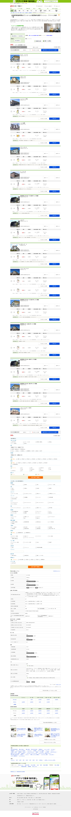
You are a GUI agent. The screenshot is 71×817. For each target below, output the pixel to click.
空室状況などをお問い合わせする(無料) (50, 432)
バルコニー (38, 516)
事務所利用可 (26, 528)
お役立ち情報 (11, 803)
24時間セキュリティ (52, 493)
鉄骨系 (25, 484)
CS (12, 543)
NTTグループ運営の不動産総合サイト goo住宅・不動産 (18, 3)
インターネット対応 (27, 542)
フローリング (39, 511)
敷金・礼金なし (21, 749)
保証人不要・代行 (52, 528)
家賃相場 (29, 766)
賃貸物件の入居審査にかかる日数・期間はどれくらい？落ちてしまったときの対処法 (38, 730)
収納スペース (39, 507)
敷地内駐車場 (26, 521)
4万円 (32, 699)
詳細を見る (54, 72)
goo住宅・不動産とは (20, 793)
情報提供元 (49, 793)
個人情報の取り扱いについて (21, 795)
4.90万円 (23, 710)
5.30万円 (48, 699)
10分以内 (34, 462)
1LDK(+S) (42, 467)
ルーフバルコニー (52, 516)
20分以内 (45, 462)
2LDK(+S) (32, 469)
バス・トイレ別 (14, 497)
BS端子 (50, 542)
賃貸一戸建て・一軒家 (27, 797)
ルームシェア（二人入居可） (21, 750)
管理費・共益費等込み (15, 449)
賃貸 (17, 797)
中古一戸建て (34, 799)
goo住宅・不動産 (12, 793)
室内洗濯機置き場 (15, 511)
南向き (25, 443)
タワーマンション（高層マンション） (45, 753)
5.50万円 (39, 713)
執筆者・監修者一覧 (50, 803)
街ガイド (40, 803)
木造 (37, 484)
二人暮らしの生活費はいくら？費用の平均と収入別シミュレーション (38, 735)
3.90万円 (48, 710)
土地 (37, 799)
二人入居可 (38, 527)
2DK (22, 469)
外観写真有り (26, 555)
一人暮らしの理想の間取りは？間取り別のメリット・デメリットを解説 (21, 735)
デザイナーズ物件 (15, 536)
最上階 (38, 488)
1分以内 (19, 462)
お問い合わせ (36, 807)
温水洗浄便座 (14, 498)
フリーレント (26, 547)
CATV (38, 542)
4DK (31, 470)
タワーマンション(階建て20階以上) (15, 538)
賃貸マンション (33, 797)
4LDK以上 (42, 470)
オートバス (38, 497)
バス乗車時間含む (15, 464)
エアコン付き (51, 754)
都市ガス (38, 518)
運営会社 (44, 807)
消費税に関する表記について (30, 795)
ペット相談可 (14, 443)
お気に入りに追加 (36, 50)
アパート (13, 474)
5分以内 (24, 462)
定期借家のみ (28, 532)
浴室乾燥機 (51, 497)
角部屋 (50, 488)
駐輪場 (13, 523)
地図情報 (55, 803)
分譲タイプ (26, 536)
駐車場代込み (23, 449)
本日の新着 (21, 559)
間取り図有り (14, 555)
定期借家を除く (20, 532)
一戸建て (38, 474)
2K (50, 467)
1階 (12, 488)
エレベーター (14, 516)
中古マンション (24, 799)
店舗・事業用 (21, 797)
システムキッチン (15, 502)
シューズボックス (27, 507)
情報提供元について (13, 771)
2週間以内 (42, 559)
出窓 (13, 518)
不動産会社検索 (23, 766)
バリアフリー (39, 536)
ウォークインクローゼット (16, 507)
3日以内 (32, 559)
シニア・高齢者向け (14, 755)
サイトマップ (41, 807)
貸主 (13, 547)
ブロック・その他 (52, 484)
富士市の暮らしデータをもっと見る (50, 690)
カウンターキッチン (27, 502)
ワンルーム (14, 467)
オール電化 (51, 536)
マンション (26, 474)
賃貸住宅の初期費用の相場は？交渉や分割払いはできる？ (21, 729)
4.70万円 (39, 699)
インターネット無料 (15, 542)
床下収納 (50, 507)
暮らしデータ (35, 766)
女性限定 (50, 527)
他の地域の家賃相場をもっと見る (50, 722)
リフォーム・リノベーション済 (32, 753)
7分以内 (29, 462)
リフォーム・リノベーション (29, 537)
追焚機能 (25, 497)
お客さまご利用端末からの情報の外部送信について (31, 793)
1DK (31, 467)
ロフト (50, 511)
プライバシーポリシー (28, 807)
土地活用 (22, 801)
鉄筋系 (13, 484)
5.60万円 (56, 710)
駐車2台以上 (39, 521)
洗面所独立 (26, 511)
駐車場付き (40, 749)
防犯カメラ (38, 493)
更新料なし (23, 753)
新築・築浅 (28, 749)
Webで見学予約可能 (14, 749)
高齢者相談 (38, 528)
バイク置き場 (51, 521)
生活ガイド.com (58, 684)
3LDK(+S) (13, 470)
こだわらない (14, 559)
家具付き (22, 754)
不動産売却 (18, 801)
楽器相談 (13, 528)
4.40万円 (31, 710)
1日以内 (27, 559)
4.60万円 (48, 713)
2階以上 (25, 488)
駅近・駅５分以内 (34, 749)
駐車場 (37, 797)
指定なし (13, 462)
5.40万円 (39, 710)
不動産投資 (39, 799)
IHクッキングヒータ (40, 502)
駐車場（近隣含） (15, 521)
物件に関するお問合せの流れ (43, 793)
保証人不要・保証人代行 (15, 754)
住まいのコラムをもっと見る (50, 742)
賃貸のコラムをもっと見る (50, 739)
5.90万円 (56, 699)
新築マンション (19, 799)
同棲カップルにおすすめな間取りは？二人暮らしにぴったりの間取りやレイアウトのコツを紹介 (55, 735)
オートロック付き (15, 493)
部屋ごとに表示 (35, 47)
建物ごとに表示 (18, 47)
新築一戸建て (29, 799)
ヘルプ (33, 807)
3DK (50, 469)
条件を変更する (17, 40)
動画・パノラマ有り (40, 555)
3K (40, 469)
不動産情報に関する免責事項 (21, 771)
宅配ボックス (26, 516)
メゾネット (27, 754)
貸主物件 (34, 750)
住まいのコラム (44, 803)
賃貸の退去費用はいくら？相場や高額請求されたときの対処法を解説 (55, 729)
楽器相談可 (12, 750)
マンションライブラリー (25, 803)
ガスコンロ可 (51, 502)
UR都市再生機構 (39, 547)
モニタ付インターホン (28, 493)
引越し (20, 803)
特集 (17, 803)
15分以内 (40, 462)
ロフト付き (53, 749)
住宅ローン (43, 799)
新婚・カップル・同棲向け (35, 754)
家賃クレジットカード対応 (15, 753)
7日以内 (37, 559)
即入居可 (25, 527)
